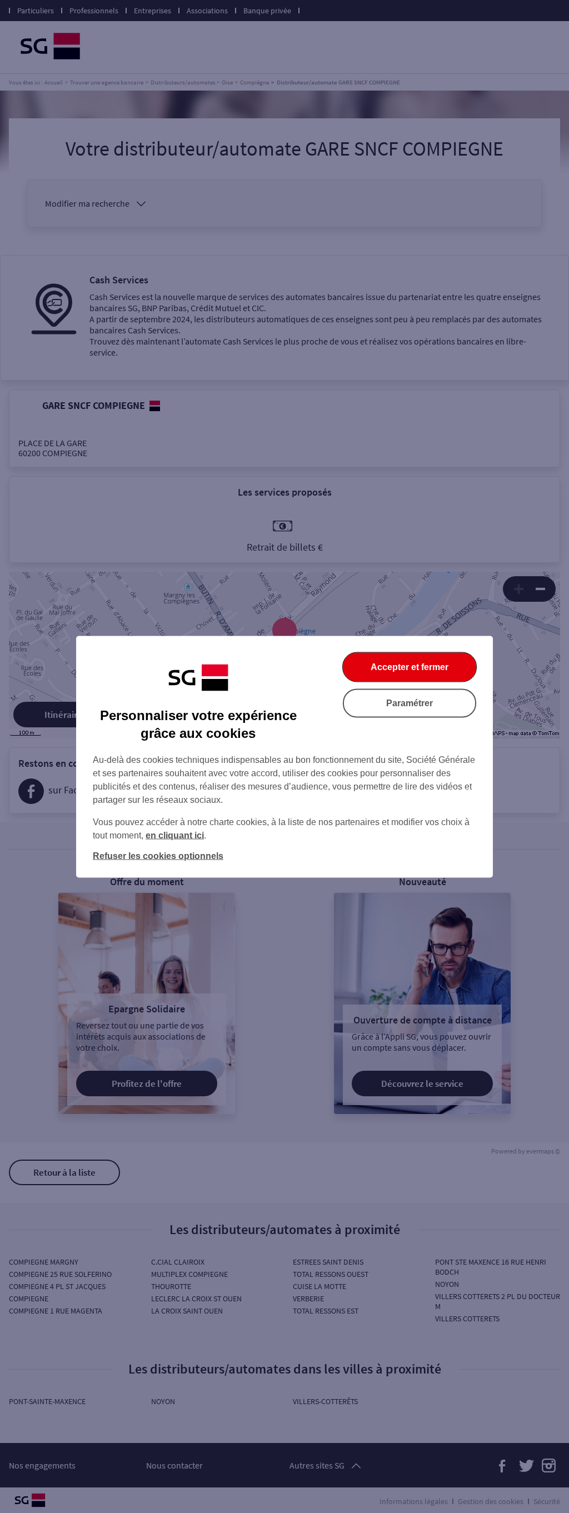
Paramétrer (409, 702)
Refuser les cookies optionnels (158, 855)
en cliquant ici (175, 835)
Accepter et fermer (409, 666)
